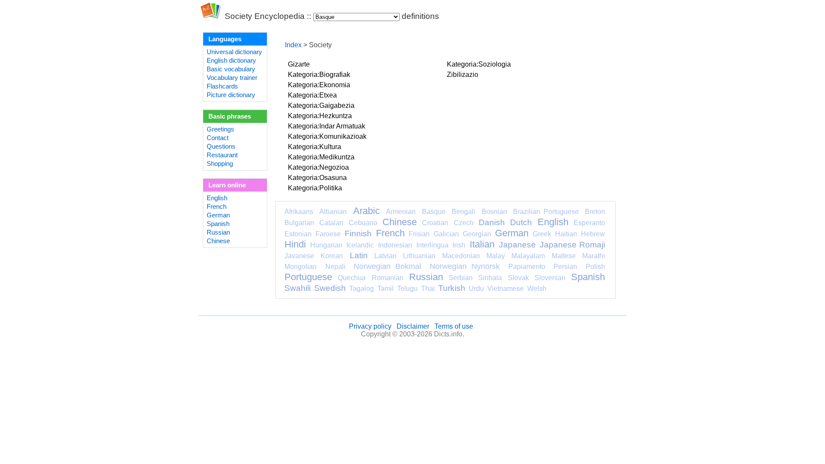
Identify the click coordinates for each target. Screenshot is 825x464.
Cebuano (363, 222)
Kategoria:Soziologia (479, 64)
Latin (359, 255)
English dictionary (231, 60)
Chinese (218, 241)
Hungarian (326, 245)
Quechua (352, 277)
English (217, 198)
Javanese (299, 255)
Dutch (521, 222)
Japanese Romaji (572, 244)
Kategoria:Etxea (312, 95)
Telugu (407, 288)
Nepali (335, 266)
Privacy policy (370, 326)
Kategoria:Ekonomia (319, 85)
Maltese (564, 255)
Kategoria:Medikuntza (321, 157)
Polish (595, 266)
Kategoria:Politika (315, 188)
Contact (218, 137)
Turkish (451, 288)
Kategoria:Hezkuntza (320, 115)
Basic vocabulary (231, 69)
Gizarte (299, 64)
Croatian (435, 222)
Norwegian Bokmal (387, 266)
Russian (218, 232)
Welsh (537, 288)
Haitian (566, 234)
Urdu (476, 288)
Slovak (518, 277)
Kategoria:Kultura (314, 146)
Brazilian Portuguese (545, 211)
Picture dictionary (231, 95)
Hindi (295, 244)
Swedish (330, 288)
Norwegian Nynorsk (465, 266)
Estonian (298, 234)
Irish (458, 245)
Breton (595, 211)
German (218, 215)
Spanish (218, 223)
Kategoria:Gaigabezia (321, 105)
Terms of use (453, 326)
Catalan (331, 222)
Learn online (227, 185)
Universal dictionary (234, 52)
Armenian (401, 211)
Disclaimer (413, 326)
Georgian (477, 234)
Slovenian (550, 277)
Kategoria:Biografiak (319, 74)
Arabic (366, 210)
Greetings (220, 129)
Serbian (461, 277)
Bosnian (494, 211)
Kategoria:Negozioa (318, 167)
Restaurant (222, 155)
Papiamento (526, 266)
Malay (495, 255)
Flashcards (222, 86)
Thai (428, 288)
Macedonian (461, 255)
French (216, 206)
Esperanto (589, 222)
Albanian (333, 211)
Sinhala (490, 277)
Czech (464, 222)
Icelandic (360, 245)
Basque (434, 211)
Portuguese (308, 277)
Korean (332, 255)
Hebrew (593, 234)
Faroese (328, 234)
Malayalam (528, 255)
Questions (221, 146)
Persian (565, 266)
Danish (492, 222)
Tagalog (361, 288)
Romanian (387, 277)
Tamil (385, 288)
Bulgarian (299, 222)
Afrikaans (298, 211)
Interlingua (432, 245)
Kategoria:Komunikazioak (327, 136)
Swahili (297, 288)
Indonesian (395, 245)
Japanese (517, 244)
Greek (542, 234)
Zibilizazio (462, 74)
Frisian (419, 234)
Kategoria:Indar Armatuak (326, 126)
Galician (446, 234)
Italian (482, 244)
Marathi (593, 255)
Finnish (358, 233)
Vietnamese (505, 288)
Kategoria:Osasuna (317, 177)
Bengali (463, 211)
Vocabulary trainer (232, 77)
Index (293, 45)
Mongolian (300, 266)
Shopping (220, 163)
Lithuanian (419, 255)
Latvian (385, 255)
